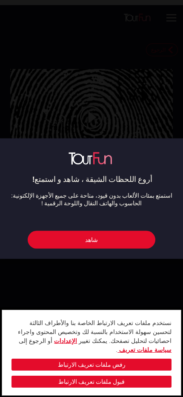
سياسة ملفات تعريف (144, 349)
